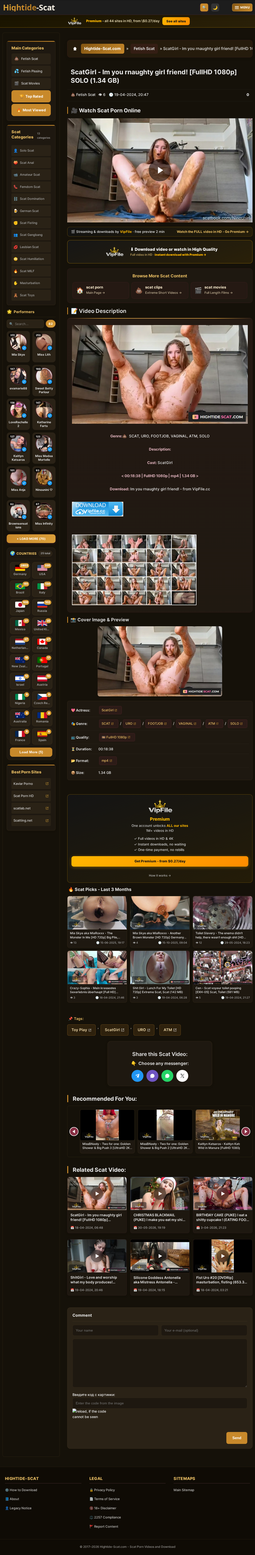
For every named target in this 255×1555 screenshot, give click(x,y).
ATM (211, 723)
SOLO (234, 723)
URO (129, 723)
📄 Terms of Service (104, 1499)
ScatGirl (108, 710)
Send (236, 1438)
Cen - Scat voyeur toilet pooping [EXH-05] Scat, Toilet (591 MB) (218, 990)
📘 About (12, 1499)
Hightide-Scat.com (102, 48)
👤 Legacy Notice (18, 1508)
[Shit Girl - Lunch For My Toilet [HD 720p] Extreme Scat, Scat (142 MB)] (160, 967)
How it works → (160, 876)
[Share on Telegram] (137, 1076)
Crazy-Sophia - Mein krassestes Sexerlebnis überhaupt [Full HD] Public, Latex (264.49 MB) (93, 990)
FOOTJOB (155, 723)
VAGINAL (186, 723)
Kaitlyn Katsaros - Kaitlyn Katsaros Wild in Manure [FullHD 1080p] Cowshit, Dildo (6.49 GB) (222, 1148)
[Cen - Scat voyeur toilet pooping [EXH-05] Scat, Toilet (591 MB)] (222, 967)
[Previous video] (73, 1131)
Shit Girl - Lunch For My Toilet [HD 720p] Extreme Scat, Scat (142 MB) (158, 990)
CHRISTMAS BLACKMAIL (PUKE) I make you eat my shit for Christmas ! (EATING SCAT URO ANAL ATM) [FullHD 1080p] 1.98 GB (158, 1217)
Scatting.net (22, 820)
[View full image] (160, 661)
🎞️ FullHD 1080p (114, 737)
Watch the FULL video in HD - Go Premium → (213, 231)
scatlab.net (22, 808)
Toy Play (79, 1029)
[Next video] (245, 1131)
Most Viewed (31, 110)
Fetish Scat (144, 48)
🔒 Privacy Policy (102, 1490)
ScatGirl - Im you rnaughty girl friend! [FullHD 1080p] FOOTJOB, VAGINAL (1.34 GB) (96, 1217)
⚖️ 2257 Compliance (105, 1517)
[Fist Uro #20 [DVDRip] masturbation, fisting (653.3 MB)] (222, 1255)
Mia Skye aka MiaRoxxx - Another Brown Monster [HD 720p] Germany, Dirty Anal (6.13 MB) (159, 935)
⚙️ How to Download (21, 1490)
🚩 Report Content (103, 1526)
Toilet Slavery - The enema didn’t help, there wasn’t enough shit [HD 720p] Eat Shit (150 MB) (219, 935)
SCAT (106, 723)
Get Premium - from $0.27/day (160, 861)
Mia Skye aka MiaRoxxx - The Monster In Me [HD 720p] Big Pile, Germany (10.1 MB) (94, 935)
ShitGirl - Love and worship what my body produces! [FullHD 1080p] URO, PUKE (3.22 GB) (93, 1280)
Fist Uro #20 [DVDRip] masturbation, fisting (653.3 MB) (220, 1280)
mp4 (105, 760)
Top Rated (31, 96)
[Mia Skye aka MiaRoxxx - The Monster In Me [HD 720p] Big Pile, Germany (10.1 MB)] (97, 912)
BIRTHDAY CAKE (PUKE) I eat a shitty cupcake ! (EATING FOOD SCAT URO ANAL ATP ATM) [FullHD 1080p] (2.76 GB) (222, 1217)
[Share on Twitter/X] (182, 1076)
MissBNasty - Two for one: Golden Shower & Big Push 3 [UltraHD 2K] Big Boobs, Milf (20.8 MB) (106, 1148)
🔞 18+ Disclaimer (102, 1508)
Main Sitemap (184, 1490)
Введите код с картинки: (93, 1394)
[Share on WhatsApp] (167, 1076)
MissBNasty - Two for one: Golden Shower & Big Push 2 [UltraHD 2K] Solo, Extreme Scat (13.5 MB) (164, 1148)
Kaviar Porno (23, 784)
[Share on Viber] (152, 1076)
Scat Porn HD (23, 796)
